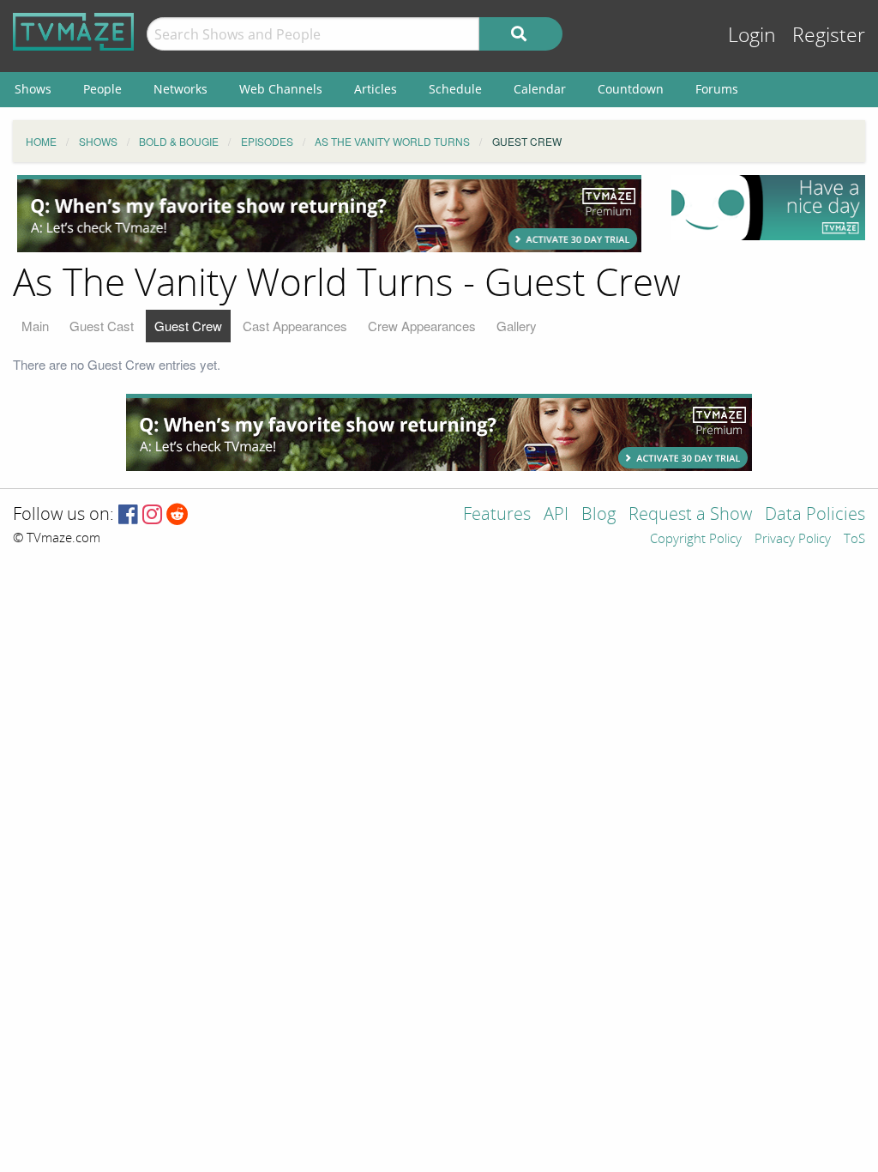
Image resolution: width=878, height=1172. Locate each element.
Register (828, 35)
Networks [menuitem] (180, 89)
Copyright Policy (696, 540)
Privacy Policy (793, 540)
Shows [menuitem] (33, 89)
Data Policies (815, 515)
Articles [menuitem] (375, 89)
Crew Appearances (422, 326)
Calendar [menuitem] (540, 89)
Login (752, 35)
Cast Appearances (295, 326)
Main (35, 326)
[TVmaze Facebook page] (128, 515)
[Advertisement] (329, 213)
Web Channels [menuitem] (280, 89)
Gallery (516, 326)
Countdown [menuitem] (631, 89)
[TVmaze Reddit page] (177, 515)
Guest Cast (101, 326)
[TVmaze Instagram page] (152, 515)
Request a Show (690, 515)
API (556, 515)
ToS (854, 540)
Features (497, 515)
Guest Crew (188, 326)
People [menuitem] (102, 89)
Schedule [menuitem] (455, 89)
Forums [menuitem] (716, 89)
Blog (598, 515)
